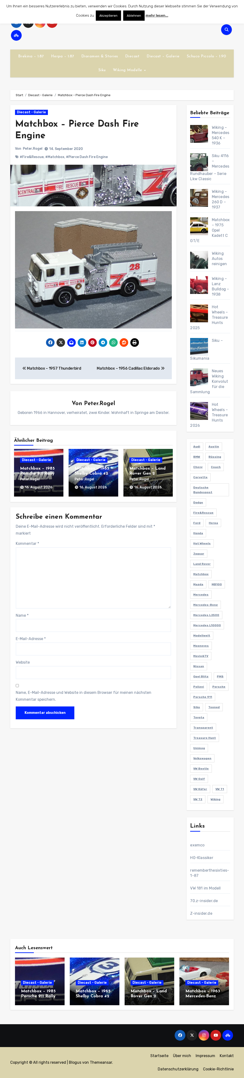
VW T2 (197, 799)
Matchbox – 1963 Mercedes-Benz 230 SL (202, 996)
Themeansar (101, 1062)
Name (22, 615)
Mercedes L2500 (206, 615)
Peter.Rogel (32, 149)
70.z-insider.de (204, 901)
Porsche (218, 686)
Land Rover (202, 564)
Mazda (198, 584)
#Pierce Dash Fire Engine (87, 157)
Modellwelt (201, 635)
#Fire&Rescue (32, 157)
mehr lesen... (157, 15)
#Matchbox (54, 157)
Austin (213, 446)
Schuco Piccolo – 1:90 (206, 56)
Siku (102, 70)
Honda (198, 533)
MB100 (217, 584)
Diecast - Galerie (31, 112)
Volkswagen (202, 758)
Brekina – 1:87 (31, 56)
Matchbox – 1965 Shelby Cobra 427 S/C (92, 474)
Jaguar (198, 553)
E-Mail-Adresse (31, 638)
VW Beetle (201, 768)
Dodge (198, 502)
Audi (196, 446)
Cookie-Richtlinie (218, 1069)
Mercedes (200, 594)
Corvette (200, 477)
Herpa (213, 523)
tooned (214, 707)
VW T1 (219, 789)
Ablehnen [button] (134, 15)
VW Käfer (200, 789)
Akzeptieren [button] (108, 15)
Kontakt (227, 1055)
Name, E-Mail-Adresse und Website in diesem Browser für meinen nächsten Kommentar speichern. (83, 695)
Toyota (198, 717)
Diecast (132, 56)
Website (23, 662)
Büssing (214, 456)
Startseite (159, 1055)
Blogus (75, 1062)
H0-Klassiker (201, 857)
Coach (216, 467)
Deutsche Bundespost (202, 490)
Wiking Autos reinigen (219, 258)
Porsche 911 (202, 697)
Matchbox (200, 574)
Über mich (182, 1055)
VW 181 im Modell (205, 888)
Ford (196, 523)
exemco (197, 845)
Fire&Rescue (203, 512)
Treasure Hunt (204, 738)
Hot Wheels (202, 543)
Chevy (198, 467)
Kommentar (27, 543)
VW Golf (199, 778)
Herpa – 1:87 (62, 56)
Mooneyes (201, 645)
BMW (196, 456)
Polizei (198, 686)
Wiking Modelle (128, 70)
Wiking (215, 799)
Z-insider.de (201, 913)
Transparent (203, 727)
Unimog (199, 748)
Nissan (198, 666)
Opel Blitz (200, 676)
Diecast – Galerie (163, 56)
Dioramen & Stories (99, 56)
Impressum (205, 1055)
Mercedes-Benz (205, 604)
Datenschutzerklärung (178, 1069)
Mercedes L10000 (207, 625)
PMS (220, 676)
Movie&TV (200, 656)
